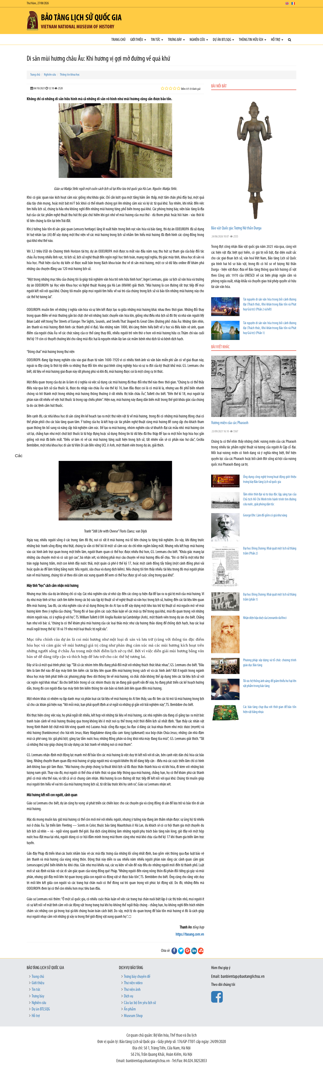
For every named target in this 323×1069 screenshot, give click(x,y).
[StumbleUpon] (201, 951)
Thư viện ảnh (132, 990)
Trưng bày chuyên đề (137, 977)
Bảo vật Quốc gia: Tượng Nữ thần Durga (236, 228)
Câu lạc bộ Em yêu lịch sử (140, 1003)
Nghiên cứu (198, 40)
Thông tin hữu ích (251, 40)
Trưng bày (175, 40)
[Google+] (187, 951)
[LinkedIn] (194, 951)
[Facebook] (174, 951)
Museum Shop (133, 1016)
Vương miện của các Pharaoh (229, 423)
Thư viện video (133, 983)
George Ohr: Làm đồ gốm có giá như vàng (265, 515)
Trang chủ (118, 40)
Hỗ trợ (276, 40)
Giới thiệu (137, 40)
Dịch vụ (128, 996)
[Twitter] (181, 951)
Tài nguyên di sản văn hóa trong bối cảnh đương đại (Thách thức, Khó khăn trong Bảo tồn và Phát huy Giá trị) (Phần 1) (269, 328)
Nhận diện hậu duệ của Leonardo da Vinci (265, 618)
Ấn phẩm (130, 1009)
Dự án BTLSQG (222, 40)
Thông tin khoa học (69, 75)
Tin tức (156, 40)
